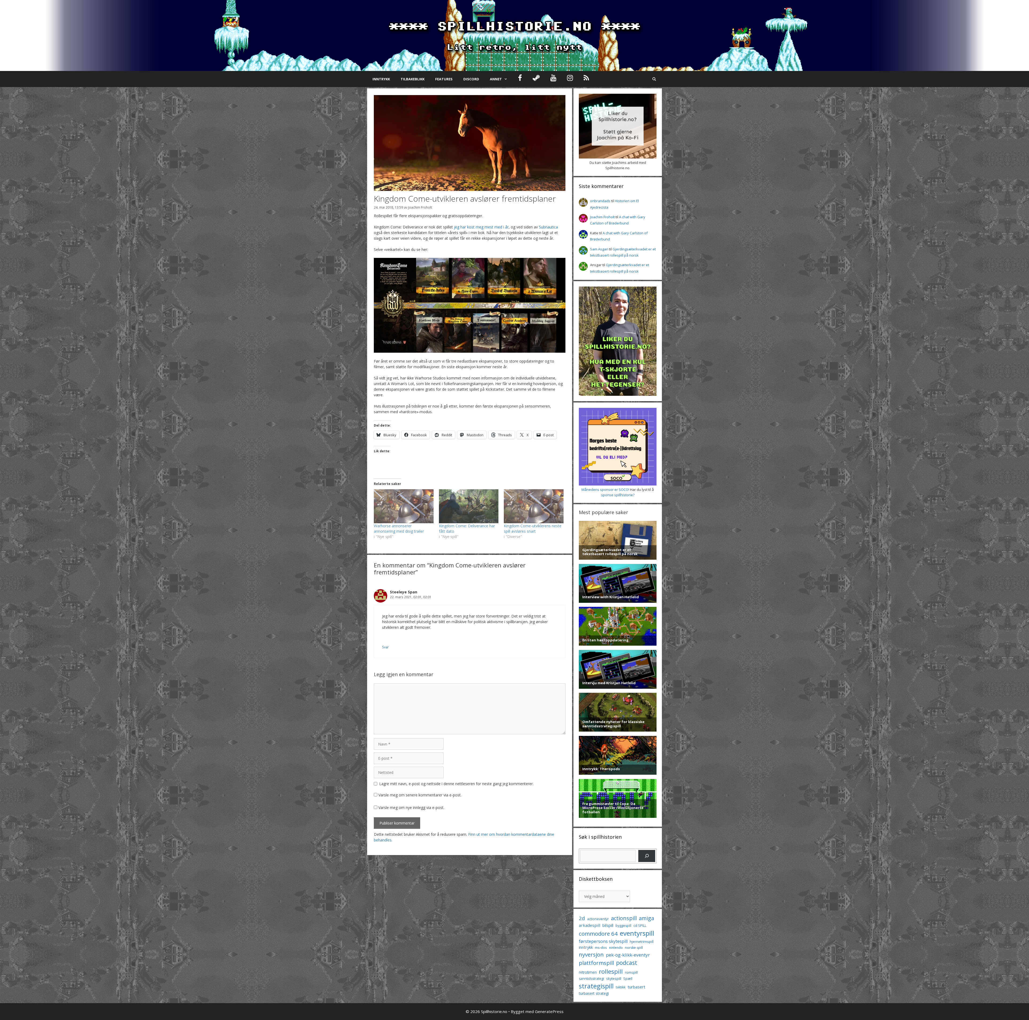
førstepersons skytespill (603, 941)
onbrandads (600, 200)
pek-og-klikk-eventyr (628, 955)
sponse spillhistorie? (618, 494)
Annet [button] (496, 79)
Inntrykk (381, 79)
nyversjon (591, 954)
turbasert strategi (594, 993)
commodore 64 (598, 933)
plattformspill (596, 962)
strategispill (596, 985)
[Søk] (646, 856)
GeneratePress (549, 1011)
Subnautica (548, 226)
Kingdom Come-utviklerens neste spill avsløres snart (532, 528)
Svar (385, 647)
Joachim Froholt (420, 207)
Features (444, 79)
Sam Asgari (599, 249)
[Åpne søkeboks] (654, 79)
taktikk (620, 987)
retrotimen (588, 972)
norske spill (634, 947)
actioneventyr (598, 919)
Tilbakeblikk (412, 79)
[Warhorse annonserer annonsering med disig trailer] (404, 506)
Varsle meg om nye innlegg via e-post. (411, 807)
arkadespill (589, 925)
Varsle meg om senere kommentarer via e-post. (419, 794)
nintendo (616, 947)
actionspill (624, 918)
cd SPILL (639, 925)
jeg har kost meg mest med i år (481, 226)
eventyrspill (637, 933)
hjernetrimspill (642, 941)
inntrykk (586, 947)
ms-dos (601, 947)
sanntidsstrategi (591, 978)
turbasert (636, 986)
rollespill (611, 971)
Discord (471, 79)
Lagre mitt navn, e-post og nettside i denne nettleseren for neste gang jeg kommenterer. (456, 783)
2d (582, 918)
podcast (626, 962)
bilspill (607, 925)
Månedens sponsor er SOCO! (605, 489)
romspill (631, 972)
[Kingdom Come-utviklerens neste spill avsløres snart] (534, 506)
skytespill (613, 978)
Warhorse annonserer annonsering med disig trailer (399, 528)
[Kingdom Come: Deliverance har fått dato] (469, 506)
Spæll (627, 978)
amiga (646, 918)
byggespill (623, 925)
